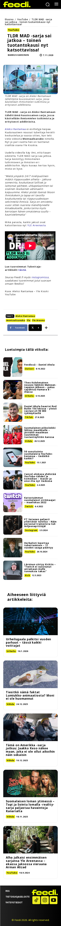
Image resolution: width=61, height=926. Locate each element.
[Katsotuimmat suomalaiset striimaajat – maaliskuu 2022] (12, 502)
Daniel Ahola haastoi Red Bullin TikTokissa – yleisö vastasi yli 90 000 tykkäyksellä (40, 410)
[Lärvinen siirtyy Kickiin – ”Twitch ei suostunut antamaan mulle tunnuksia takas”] (12, 570)
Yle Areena (38, 320)
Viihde (28, 441)
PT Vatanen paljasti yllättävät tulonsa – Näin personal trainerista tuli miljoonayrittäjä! (40, 523)
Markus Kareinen (18, 55)
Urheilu (29, 395)
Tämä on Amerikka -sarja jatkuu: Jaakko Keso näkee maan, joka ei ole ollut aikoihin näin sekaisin (30, 750)
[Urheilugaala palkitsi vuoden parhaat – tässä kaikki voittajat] (30, 621)
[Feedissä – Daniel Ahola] (12, 367)
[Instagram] (45, 900)
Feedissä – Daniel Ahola (39, 364)
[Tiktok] (36, 900)
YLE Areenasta (36, 225)
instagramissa (40, 277)
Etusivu (9, 19)
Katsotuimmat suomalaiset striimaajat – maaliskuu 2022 (39, 500)
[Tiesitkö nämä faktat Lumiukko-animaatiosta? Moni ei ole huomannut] (30, 674)
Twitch (29, 506)
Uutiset (29, 368)
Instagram (31, 530)
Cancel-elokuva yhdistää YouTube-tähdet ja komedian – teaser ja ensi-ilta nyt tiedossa (40, 477)
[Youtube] (53, 900)
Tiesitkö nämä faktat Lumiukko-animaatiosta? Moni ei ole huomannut (30, 695)
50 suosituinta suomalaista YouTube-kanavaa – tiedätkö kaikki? (38, 455)
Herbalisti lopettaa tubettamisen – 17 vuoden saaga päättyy (38, 545)
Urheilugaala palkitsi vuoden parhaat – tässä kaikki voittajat (28, 642)
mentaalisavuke (15, 320)
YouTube (22, 19)
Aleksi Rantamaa (15, 129)
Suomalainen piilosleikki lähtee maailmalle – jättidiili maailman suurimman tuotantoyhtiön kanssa (39, 432)
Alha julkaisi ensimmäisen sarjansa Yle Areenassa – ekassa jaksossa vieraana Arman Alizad (26, 862)
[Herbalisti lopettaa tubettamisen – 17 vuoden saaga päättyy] (12, 547)
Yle (28, 320)
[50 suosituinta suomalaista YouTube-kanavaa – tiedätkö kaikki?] (12, 457)
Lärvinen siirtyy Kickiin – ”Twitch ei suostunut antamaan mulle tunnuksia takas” (40, 568)
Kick (27, 575)
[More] (46, 327)
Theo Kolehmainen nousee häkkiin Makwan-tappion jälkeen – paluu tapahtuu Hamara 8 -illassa (40, 387)
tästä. (22, 269)
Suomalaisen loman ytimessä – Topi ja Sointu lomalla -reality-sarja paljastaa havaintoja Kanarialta (30, 806)
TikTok (29, 417)
